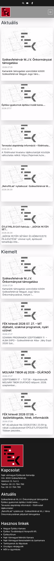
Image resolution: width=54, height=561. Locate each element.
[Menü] (50, 12)
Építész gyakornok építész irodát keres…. (20, 502)
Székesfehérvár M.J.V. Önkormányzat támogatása (24, 499)
